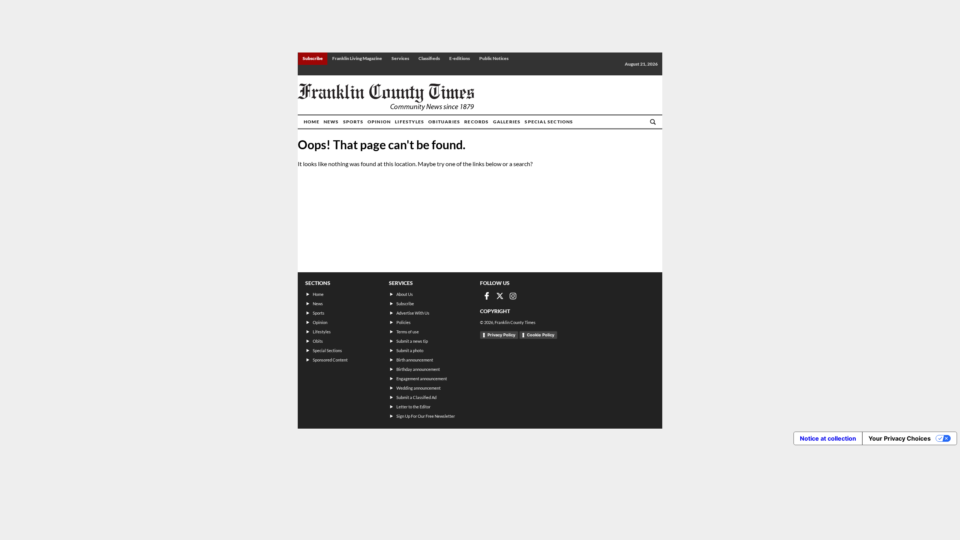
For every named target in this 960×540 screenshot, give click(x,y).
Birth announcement (414, 359)
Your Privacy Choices (899, 438)
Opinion (379, 121)
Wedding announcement (418, 388)
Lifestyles (409, 121)
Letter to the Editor (413, 406)
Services (400, 58)
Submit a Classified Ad (416, 397)
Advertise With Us (412, 312)
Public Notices (493, 58)
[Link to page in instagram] (513, 296)
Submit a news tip (412, 341)
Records (476, 121)
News (331, 121)
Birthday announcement (418, 369)
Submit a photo (409, 350)
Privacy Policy (501, 335)
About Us (404, 294)
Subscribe (313, 58)
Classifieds (429, 58)
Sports (353, 121)
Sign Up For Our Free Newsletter (425, 416)
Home (312, 121)
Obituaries (444, 121)
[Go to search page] (652, 122)
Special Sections (549, 121)
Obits (318, 341)
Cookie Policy (540, 335)
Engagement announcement (421, 378)
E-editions (459, 58)
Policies (403, 322)
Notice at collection (828, 438)
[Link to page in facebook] (487, 296)
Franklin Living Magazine (357, 58)
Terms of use (407, 331)
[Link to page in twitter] (500, 296)
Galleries (507, 121)
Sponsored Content (330, 359)
